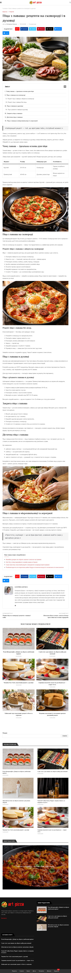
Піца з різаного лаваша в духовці (18, 109)
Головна (5, 8)
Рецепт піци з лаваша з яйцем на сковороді (21, 98)
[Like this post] (18, 29)
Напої (28, 971)
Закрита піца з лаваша (14, 113)
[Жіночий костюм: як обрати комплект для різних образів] (18, 788)
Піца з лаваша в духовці (15, 106)
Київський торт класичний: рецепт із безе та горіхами (16, 964)
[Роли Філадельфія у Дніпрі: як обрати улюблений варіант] (19, 638)
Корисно (56, 971)
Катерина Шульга (11, 24)
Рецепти (14, 971)
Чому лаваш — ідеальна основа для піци (20, 91)
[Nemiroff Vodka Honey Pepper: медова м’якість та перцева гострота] (52, 788)
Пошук (5, 733)
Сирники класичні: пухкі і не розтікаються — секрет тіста (52, 830)
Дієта (34, 971)
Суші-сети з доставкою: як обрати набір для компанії (52, 771)
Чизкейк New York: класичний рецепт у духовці (19, 682)
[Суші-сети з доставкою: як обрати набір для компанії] (52, 638)
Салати (22, 971)
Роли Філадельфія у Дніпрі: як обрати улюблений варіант (16, 772)
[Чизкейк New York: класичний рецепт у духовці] (19, 669)
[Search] (70, 2)
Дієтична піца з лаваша (15, 117)
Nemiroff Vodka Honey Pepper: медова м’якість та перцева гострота (51, 801)
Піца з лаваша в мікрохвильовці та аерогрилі (22, 121)
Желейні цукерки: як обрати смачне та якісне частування (23, 559)
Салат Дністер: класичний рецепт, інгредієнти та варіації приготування (27, 565)
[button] (4, 867)
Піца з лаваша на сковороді (15, 95)
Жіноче (49, 971)
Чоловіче (41, 971)
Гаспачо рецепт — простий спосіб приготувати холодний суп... (35, 866)
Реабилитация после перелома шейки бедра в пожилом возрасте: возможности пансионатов (35, 567)
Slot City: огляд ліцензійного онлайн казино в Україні (21, 562)
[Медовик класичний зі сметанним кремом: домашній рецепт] (52, 700)
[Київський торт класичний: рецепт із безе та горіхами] (19, 700)
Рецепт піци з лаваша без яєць (17, 102)
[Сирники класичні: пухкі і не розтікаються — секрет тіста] (52, 669)
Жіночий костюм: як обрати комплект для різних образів (16, 801)
